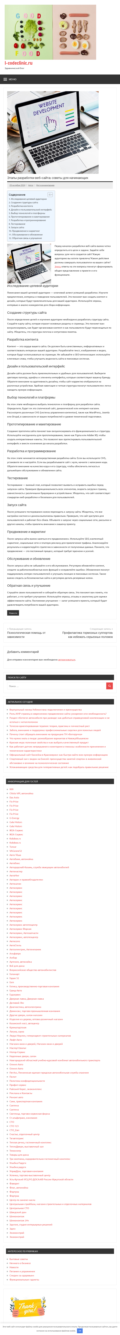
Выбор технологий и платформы (28, 213)
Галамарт (14, 973)
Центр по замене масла (22, 1199)
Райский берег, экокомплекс (26, 1088)
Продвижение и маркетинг (26, 230)
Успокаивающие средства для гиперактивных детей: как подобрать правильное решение (59, 766)
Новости (13, 613)
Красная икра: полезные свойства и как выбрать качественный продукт (49, 742)
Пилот (13, 1076)
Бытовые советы (19, 1258)
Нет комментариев (45, 185)
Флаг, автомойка (19, 1187)
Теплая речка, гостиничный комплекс (30, 1142)
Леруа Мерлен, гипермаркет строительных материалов (40, 1035)
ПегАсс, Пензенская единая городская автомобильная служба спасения (49, 1072)
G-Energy (14, 817)
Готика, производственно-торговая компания (34, 986)
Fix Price (14, 801)
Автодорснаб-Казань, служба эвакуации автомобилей (39, 867)
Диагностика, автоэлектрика (25, 1006)
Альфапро (15, 953)
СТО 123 (14, 1125)
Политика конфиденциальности (27, 1080)
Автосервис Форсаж (20, 928)
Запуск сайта (17, 227)
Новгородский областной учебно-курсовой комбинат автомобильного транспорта (55, 1060)
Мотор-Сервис (17, 1051)
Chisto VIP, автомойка (21, 793)
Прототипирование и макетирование (30, 216)
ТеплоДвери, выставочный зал (27, 1146)
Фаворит (14, 1183)
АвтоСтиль (15, 945)
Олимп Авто (16, 1064)
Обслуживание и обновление (27, 234)
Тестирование (18, 223)
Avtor (30, 185)
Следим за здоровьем (22, 1275)
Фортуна (14, 1191)
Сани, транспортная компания (26, 1101)
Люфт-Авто (16, 1039)
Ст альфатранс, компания (23, 1117)
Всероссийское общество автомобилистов (33, 969)
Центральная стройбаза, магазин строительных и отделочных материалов (50, 1203)
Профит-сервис (18, 1084)
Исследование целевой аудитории (29, 198)
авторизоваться (66, 659)
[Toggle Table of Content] (48, 194)
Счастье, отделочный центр (25, 1134)
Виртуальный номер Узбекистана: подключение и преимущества (46, 709)
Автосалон (15, 883)
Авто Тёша (15, 854)
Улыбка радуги (18, 1166)
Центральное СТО (19, 1208)
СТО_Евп (14, 1129)
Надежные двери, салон (23, 1056)
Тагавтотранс (17, 1138)
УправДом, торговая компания (26, 1171)
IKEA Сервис (16, 830)
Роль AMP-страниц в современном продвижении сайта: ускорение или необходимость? (58, 713)
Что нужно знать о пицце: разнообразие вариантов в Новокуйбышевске (49, 738)
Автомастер (16, 871)
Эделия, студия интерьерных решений (31, 1224)
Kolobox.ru (15, 838)
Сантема (14, 1105)
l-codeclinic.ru (18, 63)
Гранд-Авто (16, 990)
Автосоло (15, 941)
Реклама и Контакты (21, 1093)
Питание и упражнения (22, 1271)
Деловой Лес (17, 1002)
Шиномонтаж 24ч (19, 1220)
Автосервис (16, 887)
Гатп (12, 982)
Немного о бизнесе (20, 1263)
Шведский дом (18, 1212)
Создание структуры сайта (24, 202)
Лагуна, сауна (17, 1031)
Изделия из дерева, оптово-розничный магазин (36, 1019)
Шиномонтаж (17, 1216)
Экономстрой (17, 1232)
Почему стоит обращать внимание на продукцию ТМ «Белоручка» (46, 734)
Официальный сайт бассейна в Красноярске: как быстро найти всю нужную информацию (59, 754)
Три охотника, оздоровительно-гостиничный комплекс (40, 1158)
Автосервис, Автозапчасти (24, 932)
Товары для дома (19, 1154)
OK (80, 1330)
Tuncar (13, 846)
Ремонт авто (16, 1097)
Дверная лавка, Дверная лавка (27, 998)
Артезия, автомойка (21, 961)
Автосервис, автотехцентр (24, 936)
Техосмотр (15, 1150)
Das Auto (14, 797)
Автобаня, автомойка (21, 858)
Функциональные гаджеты (24, 1279)
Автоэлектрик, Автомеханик (25, 949)
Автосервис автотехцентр (23, 924)
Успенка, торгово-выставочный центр (30, 1175)
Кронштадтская (18, 1027)
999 (11, 789)
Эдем (13, 1228)
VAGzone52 (16, 850)
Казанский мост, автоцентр (24, 1023)
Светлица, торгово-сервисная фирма (30, 1113)
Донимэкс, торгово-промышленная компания (35, 1010)
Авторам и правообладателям (26, 879)
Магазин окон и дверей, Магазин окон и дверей (36, 1043)
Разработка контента (22, 205)
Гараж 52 (14, 978)
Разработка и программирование (28, 220)
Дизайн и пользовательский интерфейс (31, 209)
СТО (12, 1121)
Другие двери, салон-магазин (26, 1014)
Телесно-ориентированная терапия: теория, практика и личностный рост (50, 725)
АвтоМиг (14, 875)
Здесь (58, 266)
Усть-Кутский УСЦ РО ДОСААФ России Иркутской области (41, 1179)
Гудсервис (15, 994)
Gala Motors (16, 821)
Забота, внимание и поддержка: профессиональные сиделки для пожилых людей (55, 730)
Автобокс (15, 863)
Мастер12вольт (18, 1047)
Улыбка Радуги (18, 1162)
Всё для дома (17, 965)
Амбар (13, 957)
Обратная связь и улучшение (27, 238)
